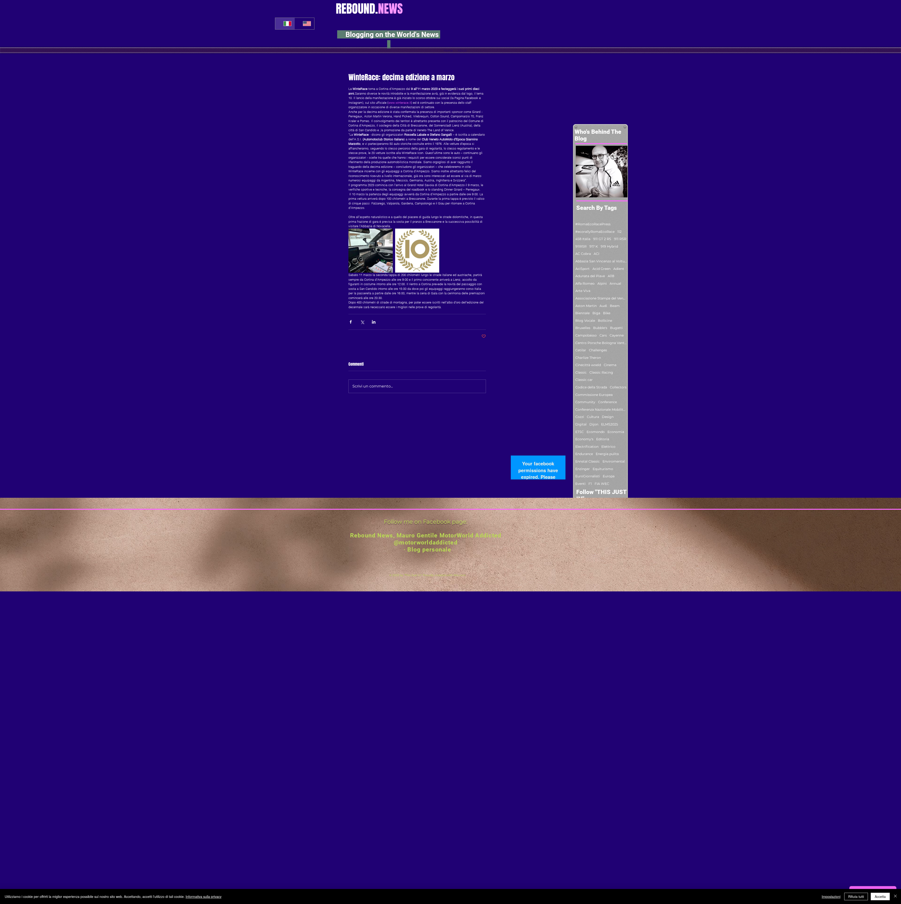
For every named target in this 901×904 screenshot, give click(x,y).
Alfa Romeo (585, 283)
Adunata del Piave (590, 276)
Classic (581, 372)
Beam (615, 306)
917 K (593, 246)
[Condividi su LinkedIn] (373, 322)
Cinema (610, 365)
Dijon (593, 424)
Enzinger (582, 469)
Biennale (582, 313)
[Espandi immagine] (370, 251)
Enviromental (614, 461)
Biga (596, 313)
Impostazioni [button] (831, 896)
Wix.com (459, 575)
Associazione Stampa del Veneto (601, 298)
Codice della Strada (591, 387)
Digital (581, 424)
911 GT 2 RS (602, 239)
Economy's (584, 439)
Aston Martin (586, 306)
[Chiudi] (895, 896)
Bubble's (600, 328)
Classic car (584, 380)
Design (608, 417)
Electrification (587, 446)
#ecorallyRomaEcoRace (595, 232)
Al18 (611, 276)
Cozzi (579, 417)
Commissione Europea (594, 395)
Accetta (880, 896)
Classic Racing (601, 372)
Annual (615, 283)
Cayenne (617, 335)
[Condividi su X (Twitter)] (362, 322)
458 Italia (582, 239)
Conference (607, 402)
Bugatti (616, 328)
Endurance (584, 454)
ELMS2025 (609, 424)
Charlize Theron (588, 358)
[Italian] (285, 23)
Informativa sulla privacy (203, 896)
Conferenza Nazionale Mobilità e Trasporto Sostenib (601, 409)
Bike (606, 313)
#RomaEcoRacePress (593, 224)
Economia (615, 432)
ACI (596, 254)
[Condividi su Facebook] (350, 322)
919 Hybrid (609, 246)
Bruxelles (582, 328)
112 (619, 232)
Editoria (602, 439)
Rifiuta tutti (856, 896)
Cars (603, 335)
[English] (304, 23)
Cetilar (580, 350)
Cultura (593, 417)
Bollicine (605, 320)
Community (585, 402)
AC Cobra (583, 254)
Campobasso (586, 335)
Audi (603, 306)
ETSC (579, 432)
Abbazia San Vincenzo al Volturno (601, 261)
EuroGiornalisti (587, 476)
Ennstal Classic (587, 461)
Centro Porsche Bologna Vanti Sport (601, 343)
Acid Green (601, 269)
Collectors (618, 387)
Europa (609, 476)
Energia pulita (607, 454)
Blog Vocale (585, 320)
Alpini (602, 283)
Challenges (598, 350)
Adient (618, 269)
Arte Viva (582, 291)
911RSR (581, 246)
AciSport (582, 269)
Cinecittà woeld (588, 365)
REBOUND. (369, 9)
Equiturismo (603, 469)
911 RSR (620, 239)
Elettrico (608, 446)
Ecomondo (596, 432)
